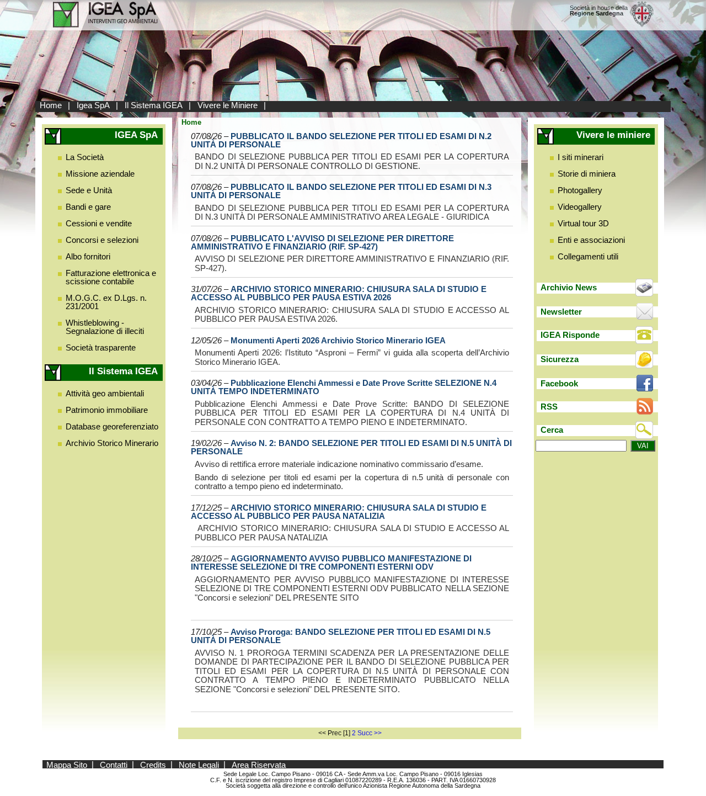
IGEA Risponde (570, 334)
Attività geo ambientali (105, 393)
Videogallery (580, 206)
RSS (549, 406)
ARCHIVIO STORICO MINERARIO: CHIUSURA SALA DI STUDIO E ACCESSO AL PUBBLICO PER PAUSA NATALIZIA (338, 512)
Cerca (552, 429)
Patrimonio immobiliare (107, 410)
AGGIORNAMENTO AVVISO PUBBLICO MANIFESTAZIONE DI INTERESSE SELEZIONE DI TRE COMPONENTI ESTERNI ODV (331, 562)
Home (51, 105)
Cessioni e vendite (99, 223)
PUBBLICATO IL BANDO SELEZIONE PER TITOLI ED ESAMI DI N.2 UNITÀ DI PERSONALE (341, 140)
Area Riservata (259, 764)
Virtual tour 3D (583, 223)
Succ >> (369, 733)
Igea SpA (93, 105)
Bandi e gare (88, 206)
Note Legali (199, 764)
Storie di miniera (587, 173)
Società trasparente (101, 347)
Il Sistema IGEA (154, 105)
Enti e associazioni (591, 240)
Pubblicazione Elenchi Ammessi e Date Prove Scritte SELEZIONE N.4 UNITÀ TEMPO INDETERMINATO (343, 387)
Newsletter (561, 311)
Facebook (559, 383)
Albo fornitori (88, 256)
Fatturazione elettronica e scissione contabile (111, 277)
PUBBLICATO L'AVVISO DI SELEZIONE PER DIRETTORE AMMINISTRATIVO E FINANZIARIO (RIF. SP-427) (322, 242)
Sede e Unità (89, 190)
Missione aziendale (100, 173)
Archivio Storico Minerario (112, 443)
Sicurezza (560, 359)
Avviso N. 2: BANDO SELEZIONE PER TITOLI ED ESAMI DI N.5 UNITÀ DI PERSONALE (351, 447)
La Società (85, 157)
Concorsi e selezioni (102, 240)
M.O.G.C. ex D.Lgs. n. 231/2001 (106, 302)
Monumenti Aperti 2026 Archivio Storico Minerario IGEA (338, 340)
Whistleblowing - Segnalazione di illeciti (105, 327)
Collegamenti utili (588, 256)
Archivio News (569, 287)
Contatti (113, 764)
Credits (153, 764)
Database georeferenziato (112, 426)
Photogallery (580, 190)
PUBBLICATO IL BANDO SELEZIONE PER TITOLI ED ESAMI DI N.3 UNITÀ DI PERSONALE (341, 191)
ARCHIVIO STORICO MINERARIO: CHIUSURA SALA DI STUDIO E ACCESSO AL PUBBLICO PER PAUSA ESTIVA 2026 (338, 293)
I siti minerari (580, 157)
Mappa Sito (66, 764)
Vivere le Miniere (227, 105)
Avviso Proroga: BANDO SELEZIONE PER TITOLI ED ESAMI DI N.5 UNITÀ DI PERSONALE (340, 636)
